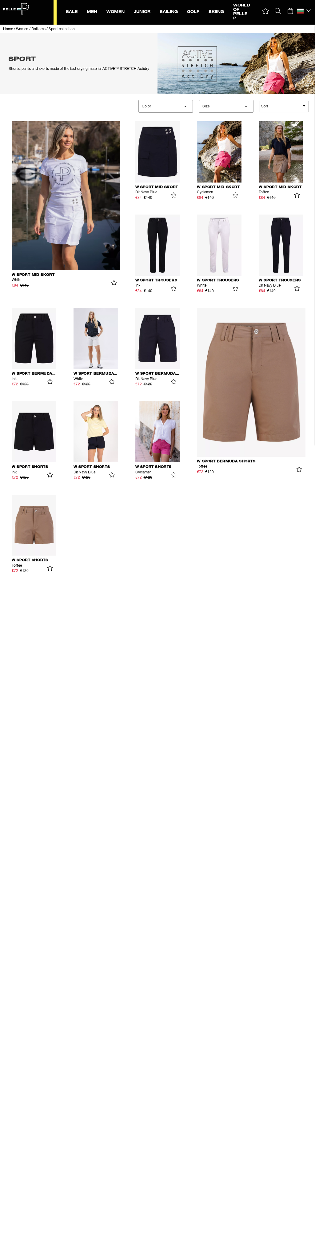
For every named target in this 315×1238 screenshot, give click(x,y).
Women (22, 29)
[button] (265, 11)
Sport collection (62, 29)
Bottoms (38, 29)
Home (8, 29)
